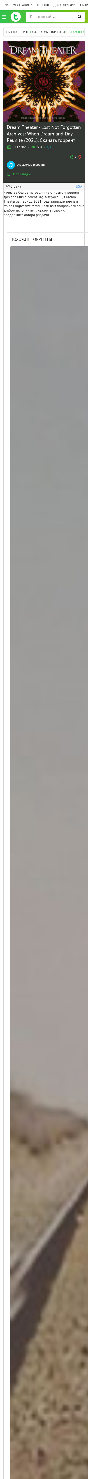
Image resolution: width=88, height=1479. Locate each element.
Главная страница (17, 5)
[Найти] (79, 17)
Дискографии (64, 5)
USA (79, 186)
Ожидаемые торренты (31, 165)
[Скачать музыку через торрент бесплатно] (16, 17)
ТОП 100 (43, 5)
